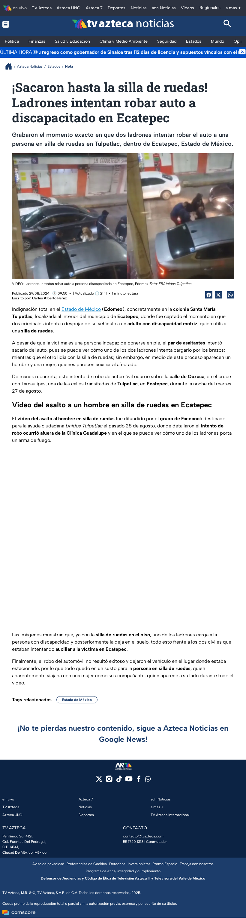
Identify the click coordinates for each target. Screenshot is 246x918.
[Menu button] (18, 24)
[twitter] (99, 781)
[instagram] (109, 781)
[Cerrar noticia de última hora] (242, 52)
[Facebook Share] (208, 294)
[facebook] (138, 781)
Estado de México (81, 309)
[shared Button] (230, 294)
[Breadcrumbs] (11, 66)
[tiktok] (119, 781)
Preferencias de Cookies (87, 864)
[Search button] (228, 24)
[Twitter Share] (218, 294)
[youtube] (129, 781)
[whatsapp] (148, 780)
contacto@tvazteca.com (143, 836)
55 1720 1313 (133, 842)
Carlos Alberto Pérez (49, 298)
